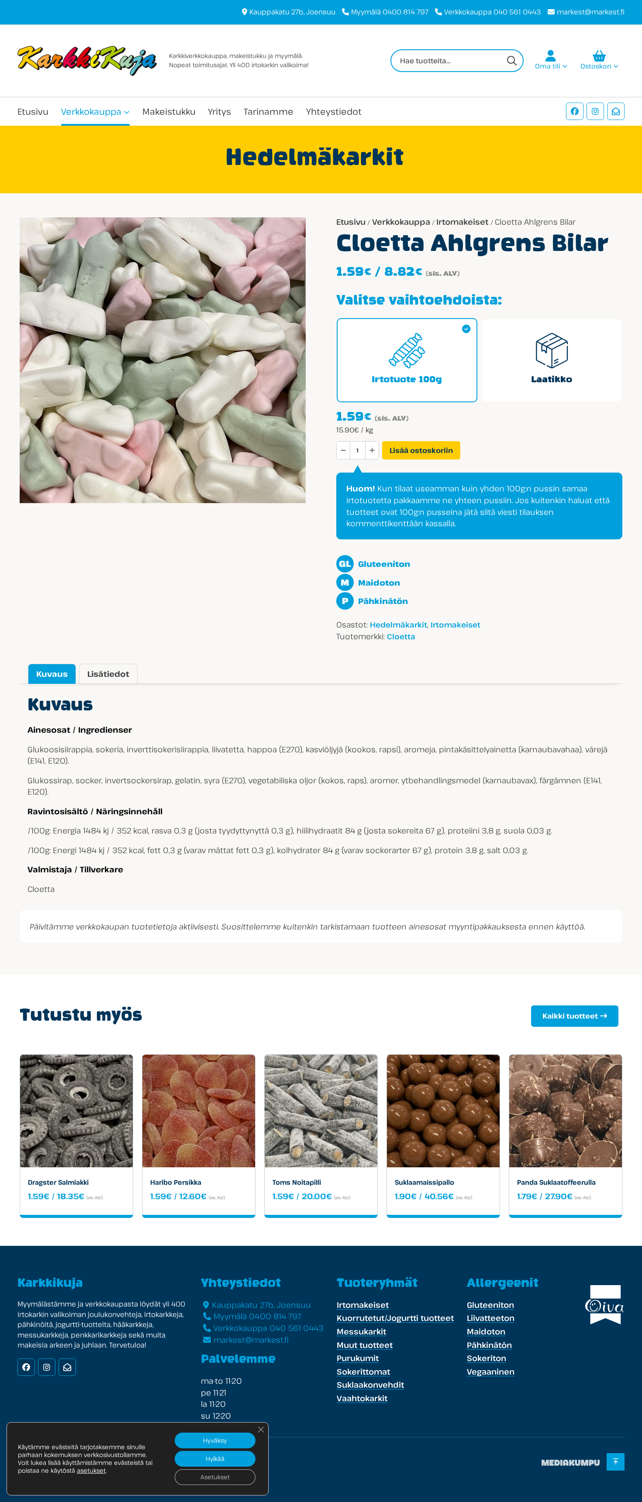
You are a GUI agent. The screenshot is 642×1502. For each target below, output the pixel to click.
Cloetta (401, 636)
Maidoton (370, 582)
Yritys (219, 111)
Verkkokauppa (91, 111)
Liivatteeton (490, 1318)
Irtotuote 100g (407, 380)
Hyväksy (215, 1440)
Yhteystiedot (334, 111)
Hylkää (215, 1458)
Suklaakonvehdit (370, 1384)
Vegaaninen (490, 1371)
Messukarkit (361, 1331)
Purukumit (358, 1358)
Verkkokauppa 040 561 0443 (492, 12)
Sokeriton (486, 1358)
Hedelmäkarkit (398, 625)
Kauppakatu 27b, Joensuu (292, 12)
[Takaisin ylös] (616, 1462)
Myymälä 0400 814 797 (389, 12)
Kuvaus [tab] (52, 674)
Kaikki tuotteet (570, 1016)
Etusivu (32, 111)
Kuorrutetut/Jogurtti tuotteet (395, 1318)
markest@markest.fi (591, 12)
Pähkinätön (375, 601)
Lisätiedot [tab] (108, 674)
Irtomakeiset (462, 221)
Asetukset (215, 1477)
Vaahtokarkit (362, 1398)
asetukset (91, 1471)
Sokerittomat (363, 1371)
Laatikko (551, 380)
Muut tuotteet (365, 1345)
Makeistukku (169, 111)
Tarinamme (268, 111)
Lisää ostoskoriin (421, 450)
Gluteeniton (374, 564)
